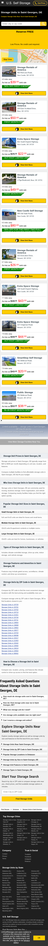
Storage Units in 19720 (10, 605)
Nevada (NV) (6, 892)
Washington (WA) (7, 908)
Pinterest (27, 861)
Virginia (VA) (35, 906)
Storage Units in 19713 (10, 612)
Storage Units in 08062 (10, 653)
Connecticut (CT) (7, 876)
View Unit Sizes (27, 93)
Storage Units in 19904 (10, 651)
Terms (4, 858)
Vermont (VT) (21, 906)
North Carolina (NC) (23, 897)
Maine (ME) (6, 885)
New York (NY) (7, 897)
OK (39, 938)
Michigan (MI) (6, 887)
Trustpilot (28, 854)
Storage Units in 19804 (10, 623)
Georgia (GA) (6, 878)
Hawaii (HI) (20, 878)
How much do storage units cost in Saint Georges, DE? (23, 697)
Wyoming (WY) (7, 911)
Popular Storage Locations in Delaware (19, 755)
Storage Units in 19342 (10, 643)
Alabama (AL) (6, 871)
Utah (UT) (5, 906)
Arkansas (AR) (7, 873)
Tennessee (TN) (22, 904)
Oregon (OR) (35, 899)
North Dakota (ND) (37, 897)
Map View (8, 59)
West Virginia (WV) (23, 908)
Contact (4, 854)
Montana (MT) (21, 890)
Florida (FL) (35, 876)
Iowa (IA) (34, 880)
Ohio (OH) (5, 899)
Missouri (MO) (6, 890)
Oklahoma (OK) (22, 899)
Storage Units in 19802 (10, 628)
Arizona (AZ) (35, 871)
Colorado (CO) (36, 873)
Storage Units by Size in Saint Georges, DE (20, 760)
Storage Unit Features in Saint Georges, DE (20, 765)
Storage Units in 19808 (10, 625)
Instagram (28, 859)
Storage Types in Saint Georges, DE (17, 770)
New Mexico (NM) (37, 894)
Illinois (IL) (5, 880)
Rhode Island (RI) (22, 901)
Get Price (41, 3)
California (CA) (21, 873)
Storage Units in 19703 (10, 633)
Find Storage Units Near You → (15, 929)
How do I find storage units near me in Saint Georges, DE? (21, 704)
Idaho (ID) (34, 878)
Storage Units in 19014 (10, 648)
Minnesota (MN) (22, 887)
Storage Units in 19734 (10, 617)
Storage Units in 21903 (10, 641)
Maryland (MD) (21, 885)
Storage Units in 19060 (10, 646)
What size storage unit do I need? (16, 710)
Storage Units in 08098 (10, 635)
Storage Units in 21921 (10, 615)
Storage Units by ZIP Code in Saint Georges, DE (22, 749)
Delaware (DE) (21, 876)
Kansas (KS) (6, 883)
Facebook (28, 857)
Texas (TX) (34, 904)
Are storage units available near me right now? (22, 715)
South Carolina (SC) (37, 901)
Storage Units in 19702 (10, 610)
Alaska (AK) (20, 871)
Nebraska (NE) (36, 890)
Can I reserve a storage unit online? (17, 720)
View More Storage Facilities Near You (24, 442)
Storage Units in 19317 (10, 638)
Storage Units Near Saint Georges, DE (18, 744)
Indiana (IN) (20, 880)
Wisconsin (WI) (36, 908)
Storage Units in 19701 (10, 607)
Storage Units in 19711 (10, 620)
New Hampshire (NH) (22, 893)
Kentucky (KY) (21, 883)
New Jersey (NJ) (36, 892)
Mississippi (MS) (36, 887)
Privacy (4, 856)
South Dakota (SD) (8, 904)
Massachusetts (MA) (37, 885)
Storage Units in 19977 (10, 630)
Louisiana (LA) (36, 883)
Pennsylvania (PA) (8, 901)
